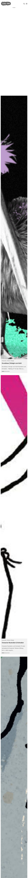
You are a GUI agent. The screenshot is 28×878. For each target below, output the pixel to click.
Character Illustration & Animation (13, 643)
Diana (3, 371)
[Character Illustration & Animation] (14, 507)
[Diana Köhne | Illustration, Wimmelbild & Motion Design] (6, 3)
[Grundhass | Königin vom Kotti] (14, 227)
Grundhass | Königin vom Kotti (12, 363)
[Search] (24, 3)
